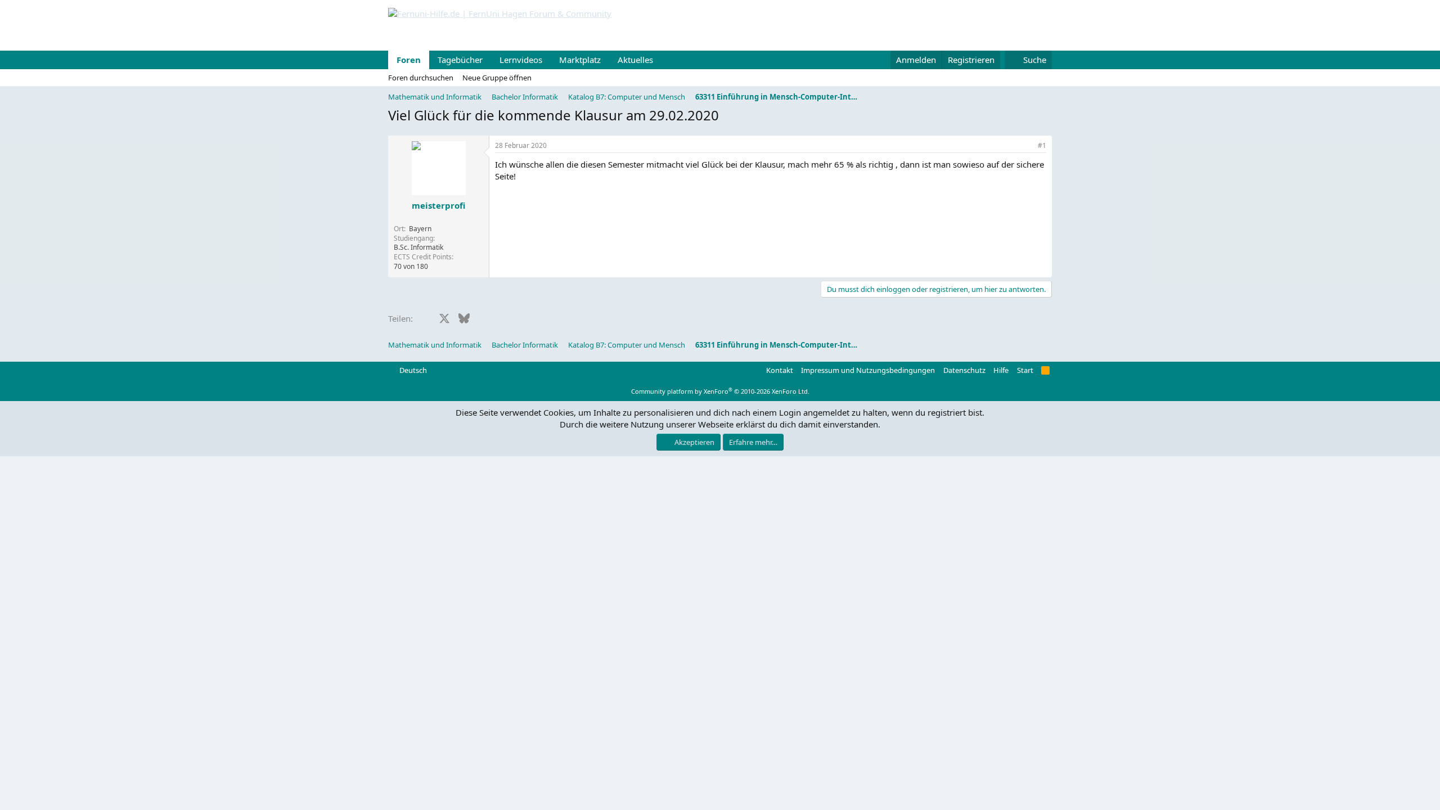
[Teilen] (1026, 146)
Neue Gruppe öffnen (497, 78)
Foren (409, 59)
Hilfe (1001, 370)
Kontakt (779, 370)
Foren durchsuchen (420, 78)
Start (1025, 370)
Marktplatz (580, 59)
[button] (662, 60)
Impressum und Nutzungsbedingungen (868, 370)
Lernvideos (521, 59)
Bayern (420, 228)
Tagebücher (460, 59)
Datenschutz (964, 370)
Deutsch (412, 370)
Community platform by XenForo (720, 391)
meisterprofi (438, 205)
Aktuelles (635, 59)
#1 (1042, 145)
